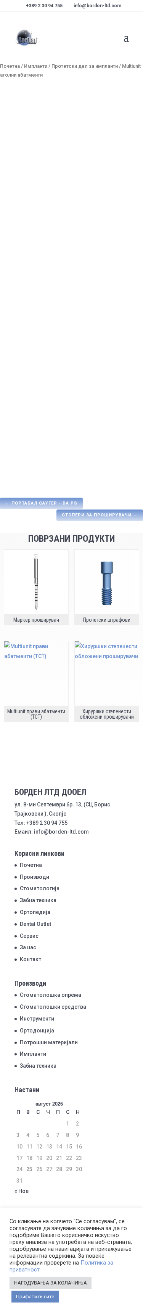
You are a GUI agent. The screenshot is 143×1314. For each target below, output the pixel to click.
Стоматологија (39, 888)
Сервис (29, 936)
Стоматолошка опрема (50, 995)
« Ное (21, 1191)
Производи (34, 877)
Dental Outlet (35, 924)
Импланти (35, 66)
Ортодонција (37, 1030)
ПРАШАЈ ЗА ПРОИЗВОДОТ (42, 299)
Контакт (30, 959)
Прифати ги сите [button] (35, 1296)
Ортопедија (35, 912)
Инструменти (37, 1019)
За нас (28, 947)
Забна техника (38, 900)
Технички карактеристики (46, 343)
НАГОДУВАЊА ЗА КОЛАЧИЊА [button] (50, 1283)
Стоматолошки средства (53, 1007)
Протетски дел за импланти (84, 66)
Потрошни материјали (49, 1042)
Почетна (10, 66)
